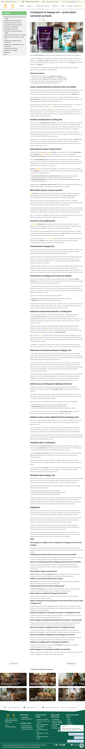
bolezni (51, 106)
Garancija (54, 726)
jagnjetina (42, 154)
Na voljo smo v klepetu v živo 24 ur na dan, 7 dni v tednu (43, 721)
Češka (68, 719)
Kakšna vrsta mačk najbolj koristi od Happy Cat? (14, 45)
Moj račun (69, 6)
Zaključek (7, 52)
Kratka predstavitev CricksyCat (12, 20)
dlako (48, 165)
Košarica (76, 6)
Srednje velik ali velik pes (42, 6)
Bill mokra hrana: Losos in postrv (13, 25)
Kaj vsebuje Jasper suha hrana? (12, 22)
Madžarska (70, 724)
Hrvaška (69, 722)
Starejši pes (55, 6)
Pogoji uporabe (56, 724)
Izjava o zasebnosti (57, 721)
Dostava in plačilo (56, 728)
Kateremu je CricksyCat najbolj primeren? (12, 41)
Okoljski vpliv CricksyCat (11, 48)
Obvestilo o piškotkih (57, 722)
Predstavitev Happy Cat (11, 29)
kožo (56, 165)
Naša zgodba (24, 717)
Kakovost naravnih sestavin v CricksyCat (15, 35)
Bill (31, 193)
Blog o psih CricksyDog (42, 724)
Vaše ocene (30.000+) (26, 719)
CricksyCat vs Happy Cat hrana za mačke (13, 31)
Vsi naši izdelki (55, 719)
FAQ (5, 54)
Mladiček (21, 6)
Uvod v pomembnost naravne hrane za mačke (15, 17)
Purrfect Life (33, 224)
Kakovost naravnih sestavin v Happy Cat (14, 37)
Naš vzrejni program (26, 725)
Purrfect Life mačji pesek (11, 27)
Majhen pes (30, 6)
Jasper (48, 152)
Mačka (62, 6)
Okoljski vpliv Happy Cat (11, 50)
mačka (43, 18)
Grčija (68, 721)
